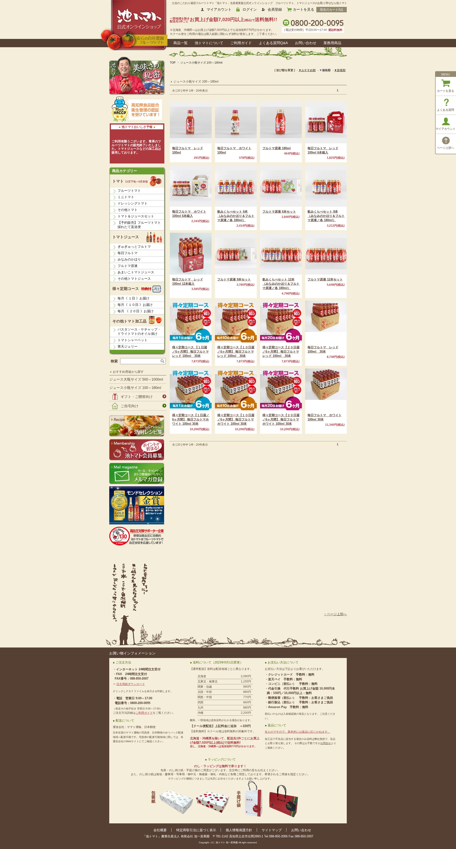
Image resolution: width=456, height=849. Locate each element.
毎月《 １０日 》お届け (135, 305)
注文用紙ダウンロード (130, 684)
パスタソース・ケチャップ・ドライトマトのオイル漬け (139, 331)
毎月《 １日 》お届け (133, 298)
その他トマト (128, 210)
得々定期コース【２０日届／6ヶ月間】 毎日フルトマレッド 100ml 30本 (280, 351)
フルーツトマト (129, 190)
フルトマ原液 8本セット (234, 279)
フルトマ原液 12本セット (325, 279)
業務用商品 (332, 43)
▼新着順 (340, 70)
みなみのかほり (129, 259)
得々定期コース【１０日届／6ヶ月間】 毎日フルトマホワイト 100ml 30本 (235, 419)
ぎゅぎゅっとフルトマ (134, 246)
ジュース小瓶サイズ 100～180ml (201, 62)
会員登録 (275, 9)
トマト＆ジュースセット (136, 216)
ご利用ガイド (241, 43)
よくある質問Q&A (273, 43)
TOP (173, 62)
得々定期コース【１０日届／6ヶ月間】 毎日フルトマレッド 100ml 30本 (235, 351)
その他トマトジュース (134, 278)
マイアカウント (219, 9)
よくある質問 (445, 110)
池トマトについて (209, 43)
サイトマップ (272, 830)
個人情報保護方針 (239, 830)
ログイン (249, 9)
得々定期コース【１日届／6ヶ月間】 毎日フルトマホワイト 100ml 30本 (190, 419)
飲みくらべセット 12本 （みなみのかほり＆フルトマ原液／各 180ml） (280, 284)
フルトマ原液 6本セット (279, 211)
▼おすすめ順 (307, 70)
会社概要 (160, 830)
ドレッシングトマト (132, 203)
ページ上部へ (445, 147)
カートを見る (303, 9)
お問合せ (325, 743)
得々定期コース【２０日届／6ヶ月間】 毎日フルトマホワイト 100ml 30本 (280, 419)
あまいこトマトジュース (136, 272)
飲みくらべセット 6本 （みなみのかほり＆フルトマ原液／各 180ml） (235, 216)
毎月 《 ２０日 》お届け (136, 311)
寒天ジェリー (128, 346)
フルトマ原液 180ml (276, 148)
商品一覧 (180, 43)
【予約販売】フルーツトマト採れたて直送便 (139, 225)
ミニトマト (126, 197)
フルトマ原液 (128, 266)
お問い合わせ (305, 43)
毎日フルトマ (128, 253)
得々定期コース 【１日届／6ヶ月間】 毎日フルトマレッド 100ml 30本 (190, 351)
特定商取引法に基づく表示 (196, 830)
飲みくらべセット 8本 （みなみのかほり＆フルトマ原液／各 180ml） (326, 216)
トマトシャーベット (132, 340)
